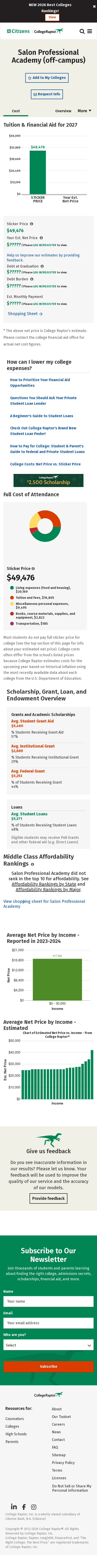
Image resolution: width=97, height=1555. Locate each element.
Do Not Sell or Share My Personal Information (71, 1488)
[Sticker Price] (32, 224)
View (52, 17)
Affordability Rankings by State (44, 884)
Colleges (12, 1426)
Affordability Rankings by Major (48, 889)
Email (8, 1313)
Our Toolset (61, 1417)
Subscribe (48, 1366)
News (56, 1432)
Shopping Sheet (23, 313)
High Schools (16, 1434)
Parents (11, 1442)
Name (8, 1291)
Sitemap (59, 1455)
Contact (58, 1440)
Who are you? (14, 1335)
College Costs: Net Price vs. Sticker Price (45, 464)
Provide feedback (48, 1198)
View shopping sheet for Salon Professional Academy (44, 904)
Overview (63, 111)
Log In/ (38, 245)
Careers (58, 1424)
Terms (57, 1470)
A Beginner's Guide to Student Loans (41, 416)
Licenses (59, 1478)
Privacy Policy (63, 1463)
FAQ (55, 1447)
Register (49, 245)
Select (11, 1345)
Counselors (14, 1419)
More (83, 110)
